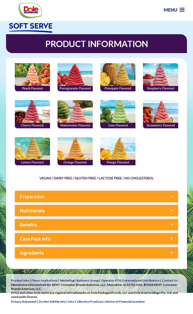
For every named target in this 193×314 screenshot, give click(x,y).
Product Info (20, 280)
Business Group (88, 280)
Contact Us (170, 280)
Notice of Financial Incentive (125, 301)
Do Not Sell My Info (52, 301)
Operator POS (111, 280)
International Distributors (141, 280)
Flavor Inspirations (44, 280)
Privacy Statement (23, 301)
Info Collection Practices (85, 301)
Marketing (67, 280)
